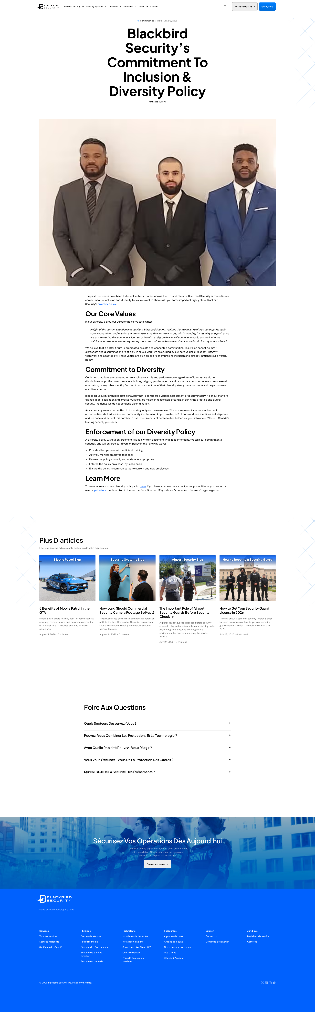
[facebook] (274, 983)
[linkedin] (266, 983)
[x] (262, 983)
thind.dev (87, 982)
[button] (225, 6)
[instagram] (270, 983)
